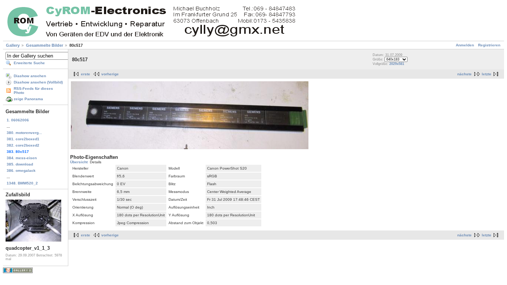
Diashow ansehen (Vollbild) (38, 82)
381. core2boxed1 (23, 139)
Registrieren (489, 45)
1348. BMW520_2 (22, 183)
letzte (486, 74)
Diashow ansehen (30, 76)
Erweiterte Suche (29, 63)
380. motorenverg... (24, 133)
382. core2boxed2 (23, 145)
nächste (464, 74)
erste (85, 74)
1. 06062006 (18, 120)
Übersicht (79, 162)
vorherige (110, 74)
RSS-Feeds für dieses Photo (33, 90)
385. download (20, 164)
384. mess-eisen (22, 158)
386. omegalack (21, 170)
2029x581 (396, 64)
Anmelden (465, 45)
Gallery (13, 45)
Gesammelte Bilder (44, 45)
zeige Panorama (28, 99)
